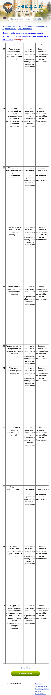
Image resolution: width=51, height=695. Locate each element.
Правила (38, 691)
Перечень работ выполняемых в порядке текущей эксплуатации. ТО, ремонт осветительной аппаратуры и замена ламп (25, 36)
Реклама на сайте (41, 686)
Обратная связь (40, 694)
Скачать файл (25, 673)
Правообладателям (42, 689)
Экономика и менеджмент (13, 26)
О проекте (38, 684)
